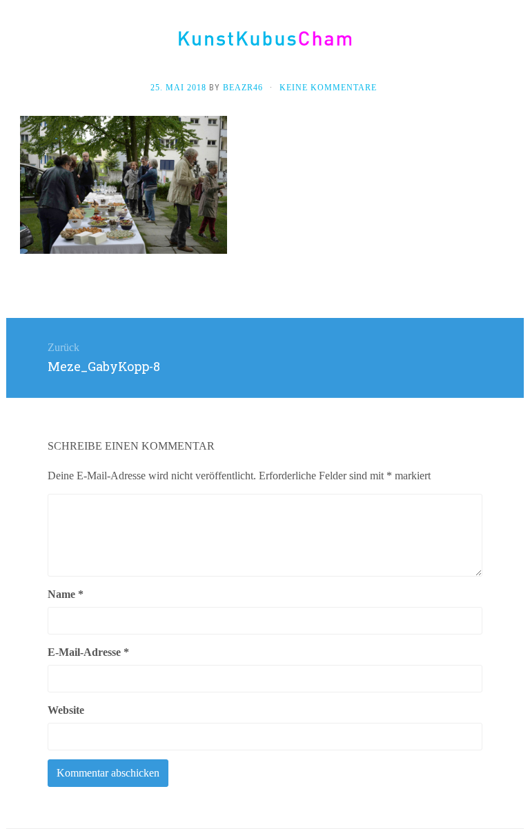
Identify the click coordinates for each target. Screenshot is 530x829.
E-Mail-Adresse (88, 652)
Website (66, 710)
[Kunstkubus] (265, 38)
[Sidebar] (20, 43)
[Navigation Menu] (510, 43)
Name (66, 594)
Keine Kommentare (328, 87)
